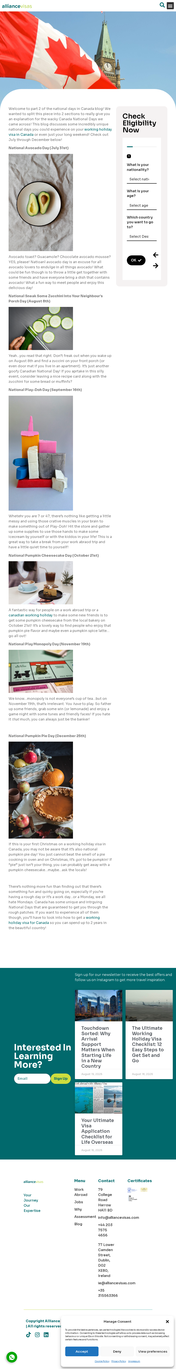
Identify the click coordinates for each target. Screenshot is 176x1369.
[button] (167, 1321)
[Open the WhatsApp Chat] (11, 1357)
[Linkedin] (46, 1334)
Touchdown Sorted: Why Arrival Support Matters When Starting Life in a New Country (98, 1047)
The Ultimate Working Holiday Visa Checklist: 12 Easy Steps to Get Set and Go (148, 1044)
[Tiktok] (28, 1334)
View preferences (152, 1351)
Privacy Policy (118, 1361)
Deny (117, 1351)
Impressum (134, 1361)
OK (133, 260)
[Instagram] (37, 1334)
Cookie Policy (102, 1361)
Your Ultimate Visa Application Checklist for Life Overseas (97, 1131)
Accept (82, 1351)
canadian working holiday (31, 615)
